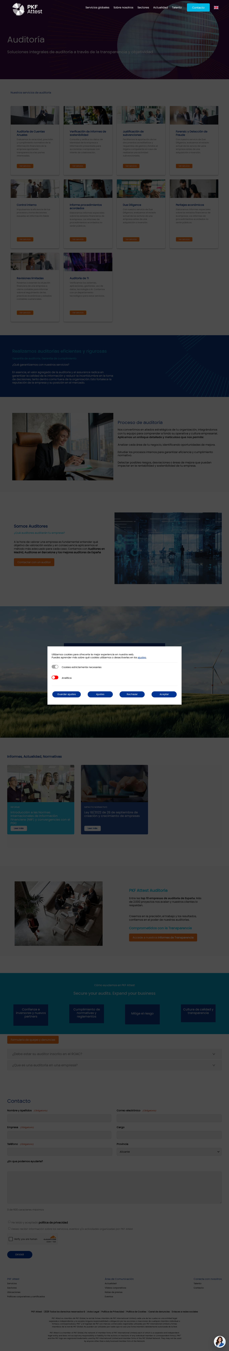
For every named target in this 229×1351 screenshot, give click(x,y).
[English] (217, 7)
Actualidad (160, 7)
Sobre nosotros (123, 7)
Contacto (198, 7)
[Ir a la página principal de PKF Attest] (27, 9)
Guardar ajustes (66, 694)
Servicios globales (97, 7)
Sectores (143, 7)
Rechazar (132, 694)
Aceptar (164, 694)
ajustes (142, 657)
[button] (220, 1342)
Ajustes (100, 694)
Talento (177, 7)
